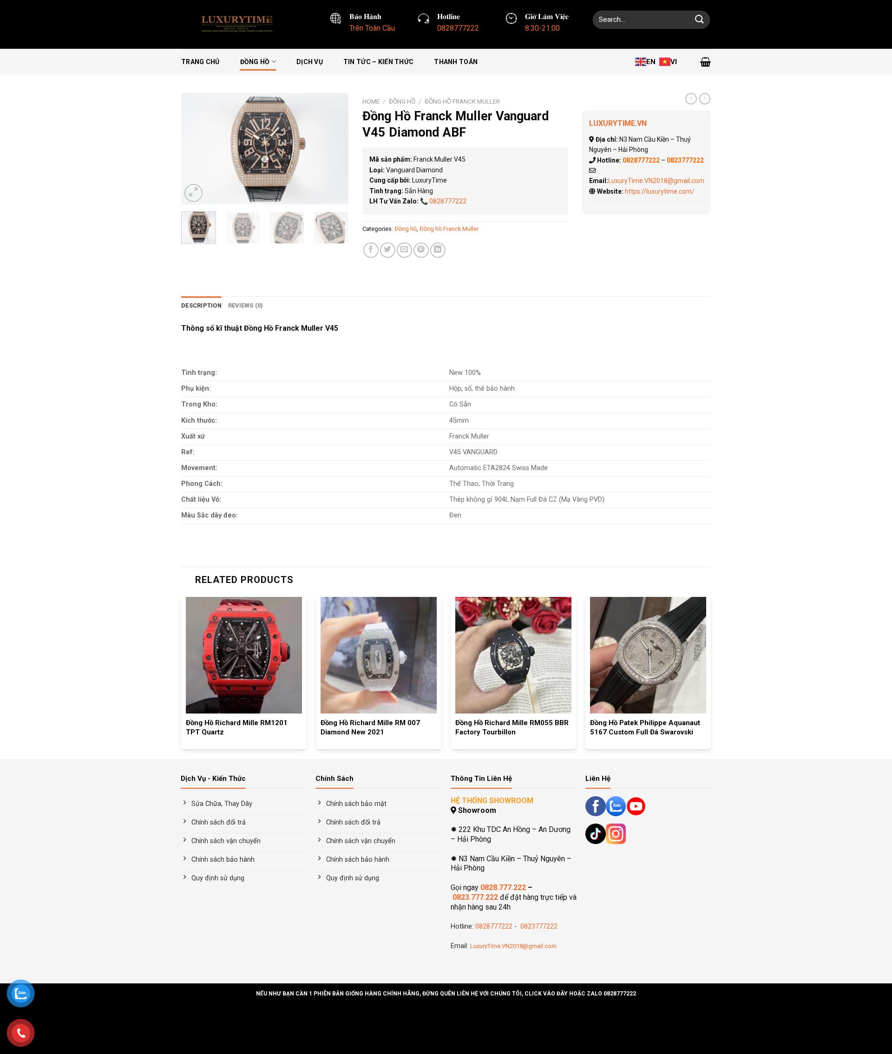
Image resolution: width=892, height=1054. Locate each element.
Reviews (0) (245, 305)
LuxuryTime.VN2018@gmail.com (656, 180)
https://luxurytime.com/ (660, 191)
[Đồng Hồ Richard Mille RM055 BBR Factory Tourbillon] (513, 655)
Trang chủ (200, 61)
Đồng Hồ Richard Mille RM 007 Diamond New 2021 (370, 727)
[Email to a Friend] (404, 250)
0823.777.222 (475, 897)
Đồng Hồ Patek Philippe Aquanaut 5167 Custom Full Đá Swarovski (645, 727)
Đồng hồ (255, 61)
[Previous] (196, 148)
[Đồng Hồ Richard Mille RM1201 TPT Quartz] (244, 655)
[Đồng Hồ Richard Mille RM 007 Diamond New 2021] (379, 655)
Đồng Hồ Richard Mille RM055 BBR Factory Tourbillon (512, 727)
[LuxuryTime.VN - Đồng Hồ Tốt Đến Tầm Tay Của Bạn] (239, 24)
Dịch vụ (309, 61)
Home (371, 101)
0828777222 (447, 201)
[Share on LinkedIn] (438, 250)
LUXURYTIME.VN (618, 123)
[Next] (333, 148)
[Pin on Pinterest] (421, 250)
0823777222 (538, 926)
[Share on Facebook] (371, 250)
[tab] (201, 305)
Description (201, 305)
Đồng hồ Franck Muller (462, 101)
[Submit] (699, 20)
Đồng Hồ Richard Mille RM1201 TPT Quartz (237, 727)
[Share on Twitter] (387, 250)
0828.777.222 (503, 887)
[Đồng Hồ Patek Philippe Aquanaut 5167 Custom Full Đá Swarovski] (648, 655)
